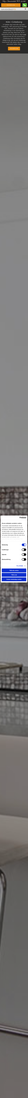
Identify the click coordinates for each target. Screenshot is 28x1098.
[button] (10, 5)
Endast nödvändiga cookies (14, 579)
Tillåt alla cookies (14, 570)
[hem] (8, 9)
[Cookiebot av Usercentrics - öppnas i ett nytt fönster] (19, 518)
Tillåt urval (14, 575)
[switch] (24, 549)
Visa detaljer (19, 565)
